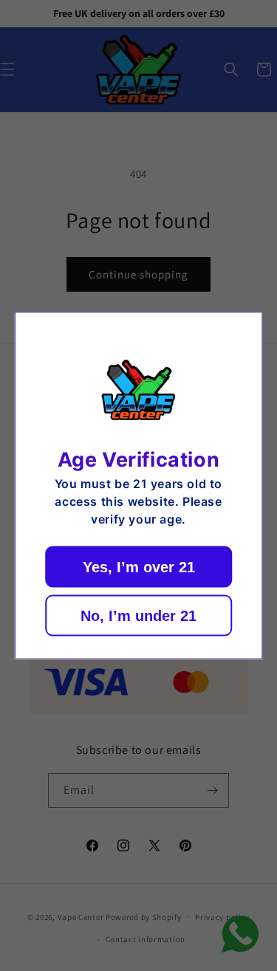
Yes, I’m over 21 (139, 567)
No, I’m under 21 (138, 616)
